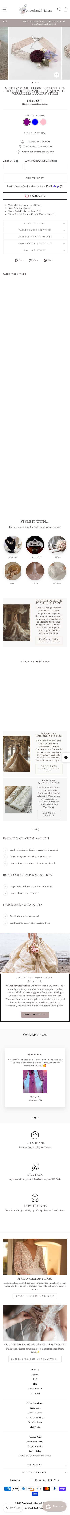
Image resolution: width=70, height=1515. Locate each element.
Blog (35, 1384)
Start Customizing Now (35, 1296)
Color (35, 115)
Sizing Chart (35, 1408)
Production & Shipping (35, 243)
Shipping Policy (35, 1437)
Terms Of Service (35, 1446)
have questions (35, 250)
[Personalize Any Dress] (35, 1257)
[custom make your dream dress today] (35, 1323)
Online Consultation (35, 1403)
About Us (35, 1370)
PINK (43, 122)
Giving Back (35, 1393)
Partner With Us (35, 1389)
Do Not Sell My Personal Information (35, 1456)
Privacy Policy (35, 1451)
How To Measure (35, 1413)
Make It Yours (35, 223)
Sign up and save (34, 1472)
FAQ (35, 1379)
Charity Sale (35, 1427)
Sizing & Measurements (35, 237)
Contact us (34, 1465)
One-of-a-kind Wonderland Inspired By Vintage (35, 1508)
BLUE (35, 122)
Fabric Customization (35, 230)
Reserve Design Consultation (35, 1359)
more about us (35, 1014)
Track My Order (35, 1422)
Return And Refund (35, 1442)
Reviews (35, 1375)
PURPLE (26, 122)
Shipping (25, 104)
